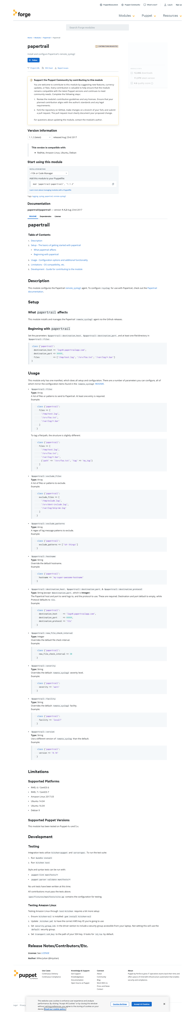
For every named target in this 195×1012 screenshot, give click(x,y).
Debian (72, 152)
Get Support (76, 973)
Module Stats (136, 68)
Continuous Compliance (51, 977)
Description (36, 240)
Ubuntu (64, 152)
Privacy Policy (25, 1005)
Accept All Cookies (141, 1004)
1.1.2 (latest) (35, 137)
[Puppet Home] (26, 979)
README (99, 383)
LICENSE (45, 953)
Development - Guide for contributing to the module (56, 269)
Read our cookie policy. (55, 1009)
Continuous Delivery (50, 973)
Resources (170, 15)
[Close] (164, 1004)
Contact (100, 989)
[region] (97, 1004)
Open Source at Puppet (80, 983)
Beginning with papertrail (46, 254)
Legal (15, 1005)
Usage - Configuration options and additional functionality (59, 260)
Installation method (38, 169)
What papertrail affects (45, 249)
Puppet (147, 15)
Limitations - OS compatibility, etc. (48, 264)
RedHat (40, 152)
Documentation (77, 980)
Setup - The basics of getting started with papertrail (56, 245)
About (99, 973)
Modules (125, 15)
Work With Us (102, 983)
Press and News (103, 986)
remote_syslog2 (73, 288)
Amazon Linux (53, 152)
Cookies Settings (120, 1004)
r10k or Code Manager (42, 173)
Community (101, 977)
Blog (98, 980)
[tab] (33, 216)
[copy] (113, 184)
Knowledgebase (77, 977)
